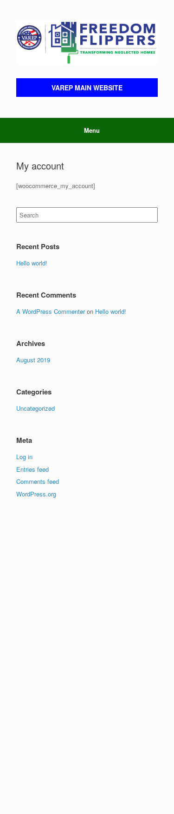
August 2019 (33, 359)
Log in (24, 456)
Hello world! (31, 262)
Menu (92, 130)
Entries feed (32, 469)
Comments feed (37, 481)
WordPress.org (36, 493)
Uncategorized (35, 408)
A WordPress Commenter (50, 311)
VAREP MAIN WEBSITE (87, 87)
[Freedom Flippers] (87, 42)
